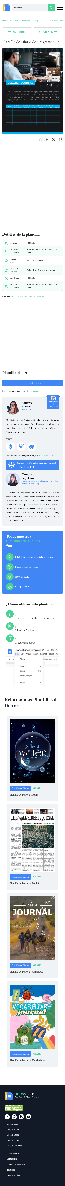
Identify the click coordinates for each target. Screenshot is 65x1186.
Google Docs (12, 1124)
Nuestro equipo (13, 1175)
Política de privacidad (16, 1164)
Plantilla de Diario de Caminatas (26, 971)
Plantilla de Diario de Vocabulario (27, 1060)
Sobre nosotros (13, 1153)
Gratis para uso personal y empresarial (27, 296)
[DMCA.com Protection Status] (14, 1109)
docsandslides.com (46, 455)
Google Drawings (14, 1146)
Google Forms (13, 1140)
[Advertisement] (32, 190)
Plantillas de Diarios (23, 541)
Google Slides (13, 1129)
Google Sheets (13, 1135)
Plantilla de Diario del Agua (24, 794)
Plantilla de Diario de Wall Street (26, 883)
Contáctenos (12, 1159)
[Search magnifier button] (51, 7)
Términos (11, 1170)
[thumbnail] (32, 751)
